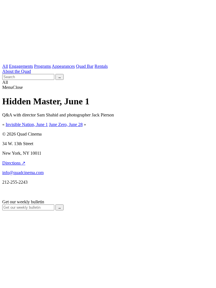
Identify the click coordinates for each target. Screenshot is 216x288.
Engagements (21, 66)
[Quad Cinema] (108, 53)
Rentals (101, 66)
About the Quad (16, 71)
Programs (42, 66)
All (5, 66)
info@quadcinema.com (23, 172)
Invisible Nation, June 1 (27, 124)
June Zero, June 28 (66, 124)
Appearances (63, 66)
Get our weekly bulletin (23, 201)
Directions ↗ (13, 163)
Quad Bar (84, 66)
